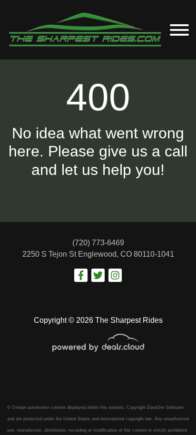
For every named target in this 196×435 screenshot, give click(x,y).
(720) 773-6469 (98, 243)
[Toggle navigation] (179, 29)
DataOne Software (165, 407)
